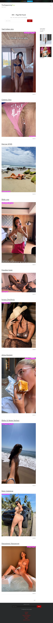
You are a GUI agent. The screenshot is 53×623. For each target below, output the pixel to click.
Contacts (26, 612)
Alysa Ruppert (7, 355)
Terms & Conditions (26, 615)
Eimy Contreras (7, 491)
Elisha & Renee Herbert (10, 420)
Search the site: (26, 604)
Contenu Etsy (7, 100)
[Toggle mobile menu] (50, 5)
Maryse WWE (7, 144)
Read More (34, 94)
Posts (28, 609)
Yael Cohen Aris (8, 29)
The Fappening (42, 29)
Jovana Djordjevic (8, 299)
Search (30, 20)
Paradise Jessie (7, 270)
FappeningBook (42, 28)
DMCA (26, 618)
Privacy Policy (26, 616)
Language (30, 609)
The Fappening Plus (24, 609)
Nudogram (41, 31)
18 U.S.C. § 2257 (26, 620)
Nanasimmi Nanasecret (10, 543)
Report (26, 613)
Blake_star (5, 199)
